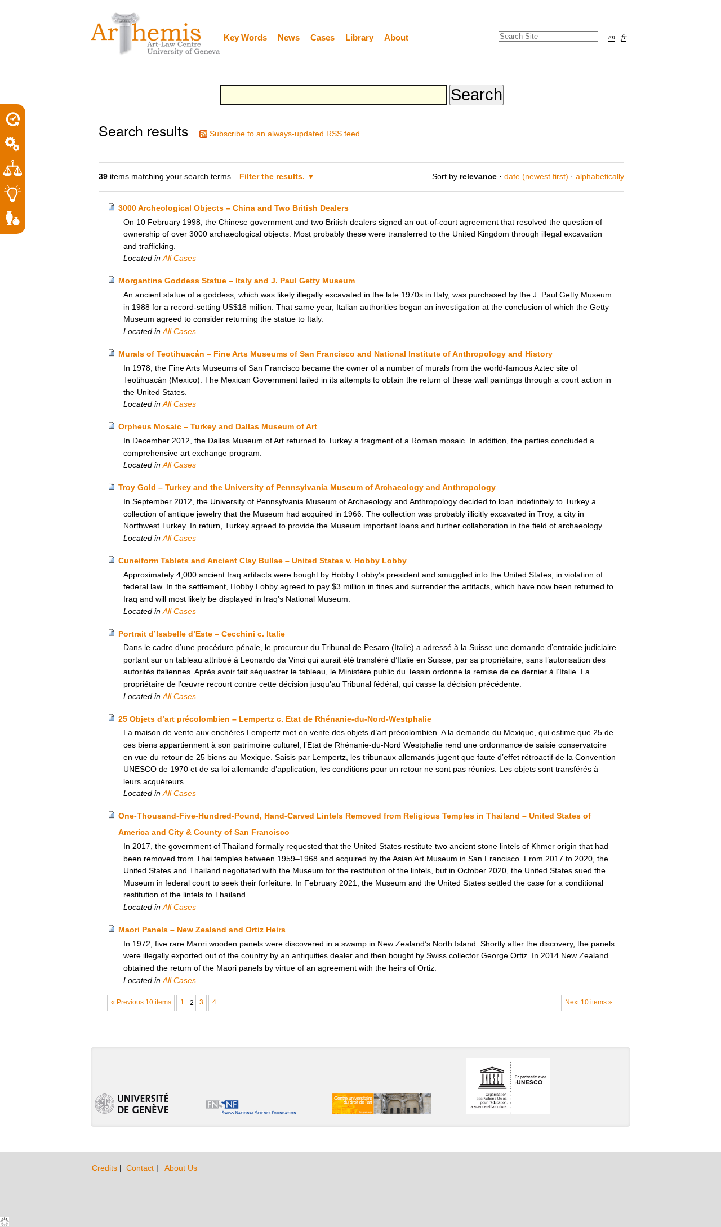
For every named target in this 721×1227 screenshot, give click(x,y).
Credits (105, 1167)
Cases (322, 37)
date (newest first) (536, 176)
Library (359, 37)
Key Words (245, 37)
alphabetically (600, 176)
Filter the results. (273, 176)
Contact (141, 1167)
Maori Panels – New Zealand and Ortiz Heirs (202, 929)
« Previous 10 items (141, 1002)
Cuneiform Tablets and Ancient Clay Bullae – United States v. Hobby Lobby (262, 560)
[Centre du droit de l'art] (156, 34)
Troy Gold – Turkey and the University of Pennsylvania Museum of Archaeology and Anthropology (307, 487)
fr (623, 36)
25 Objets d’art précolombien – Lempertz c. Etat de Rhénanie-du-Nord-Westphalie (274, 718)
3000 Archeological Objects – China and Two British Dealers (233, 207)
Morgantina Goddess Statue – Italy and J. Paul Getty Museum (236, 280)
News (289, 37)
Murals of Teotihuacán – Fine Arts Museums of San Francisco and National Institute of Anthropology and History (335, 353)
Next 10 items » (588, 1002)
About (396, 37)
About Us (180, 1167)
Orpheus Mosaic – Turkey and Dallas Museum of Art (217, 426)
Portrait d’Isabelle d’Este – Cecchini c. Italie (201, 633)
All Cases (179, 258)
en (611, 36)
